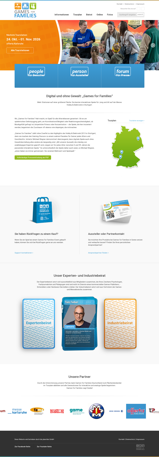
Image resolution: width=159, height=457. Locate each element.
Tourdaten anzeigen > (136, 121)
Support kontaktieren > (24, 253)
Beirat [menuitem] (89, 14)
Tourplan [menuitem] (77, 14)
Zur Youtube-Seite (44, 447)
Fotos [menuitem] (110, 14)
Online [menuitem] (100, 14)
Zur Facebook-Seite (22, 447)
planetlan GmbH (48, 439)
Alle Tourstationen (20, 50)
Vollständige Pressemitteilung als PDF (33, 157)
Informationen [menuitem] (62, 14)
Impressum (140, 4)
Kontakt (120, 4)
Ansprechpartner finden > (98, 253)
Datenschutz (129, 4)
